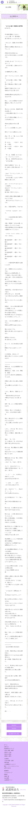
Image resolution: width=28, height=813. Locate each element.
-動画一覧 (6, 776)
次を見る (14, 728)
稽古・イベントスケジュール (11, 766)
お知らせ (6, 746)
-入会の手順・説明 (9, 760)
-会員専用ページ (8, 780)
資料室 (5, 774)
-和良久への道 (7, 752)
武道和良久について (9, 748)
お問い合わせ (7, 768)
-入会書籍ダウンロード (10, 764)
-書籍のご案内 (7, 756)
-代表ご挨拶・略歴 (9, 750)
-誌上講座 (6, 778)
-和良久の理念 (7, 754)
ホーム (5, 744)
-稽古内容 (6, 762)
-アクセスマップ (8, 772)
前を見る (14, 725)
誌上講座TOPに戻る (14, 733)
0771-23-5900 (12, 797)
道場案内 (6, 770)
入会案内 (6, 758)
